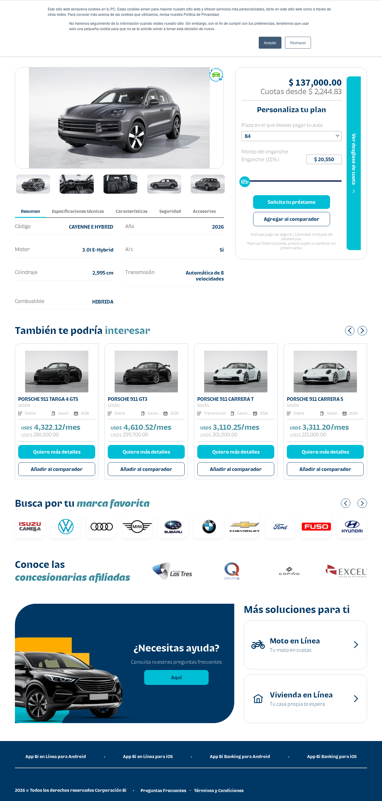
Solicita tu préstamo (291, 202)
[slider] (243, 180)
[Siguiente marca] (362, 503)
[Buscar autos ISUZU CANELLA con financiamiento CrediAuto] (30, 526)
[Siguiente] (362, 330)
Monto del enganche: (265, 152)
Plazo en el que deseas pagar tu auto (282, 125)
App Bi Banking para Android (240, 756)
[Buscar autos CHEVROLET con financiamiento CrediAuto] (245, 526)
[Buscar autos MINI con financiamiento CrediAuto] (137, 526)
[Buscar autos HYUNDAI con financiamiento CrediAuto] (352, 526)
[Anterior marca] (345, 503)
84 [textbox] (248, 136)
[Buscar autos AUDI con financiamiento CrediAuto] (101, 526)
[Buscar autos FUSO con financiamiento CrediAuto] (316, 526)
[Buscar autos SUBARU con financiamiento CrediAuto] (173, 526)
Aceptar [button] (270, 42)
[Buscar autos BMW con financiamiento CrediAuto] (209, 526)
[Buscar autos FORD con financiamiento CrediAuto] (280, 526)
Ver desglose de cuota (354, 159)
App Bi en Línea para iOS (148, 756)
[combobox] (291, 136)
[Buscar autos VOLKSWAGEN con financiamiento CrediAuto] (66, 526)
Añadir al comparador (57, 469)
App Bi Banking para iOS (332, 756)
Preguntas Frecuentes (163, 790)
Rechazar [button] (298, 42)
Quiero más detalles (57, 452)
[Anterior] (350, 330)
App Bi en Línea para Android (55, 756)
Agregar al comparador (291, 219)
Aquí (176, 677)
